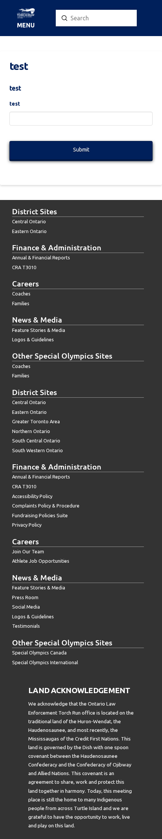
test (14, 104)
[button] (26, 18)
